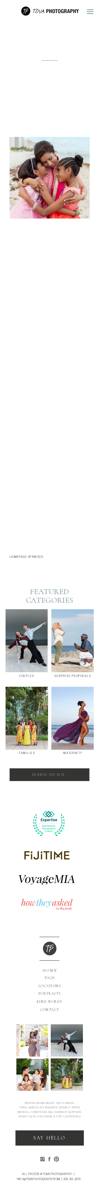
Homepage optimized (27, 557)
